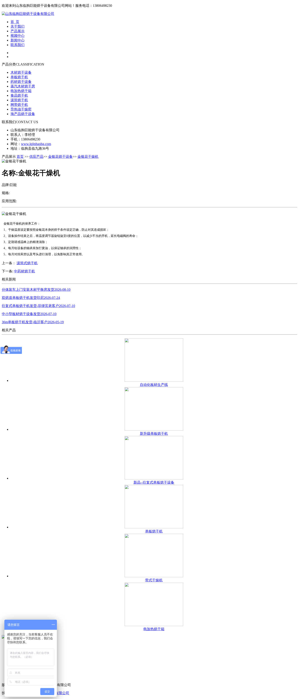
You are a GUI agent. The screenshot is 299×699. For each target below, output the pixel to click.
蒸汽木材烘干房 (23, 86)
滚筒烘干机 (19, 100)
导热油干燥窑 (21, 109)
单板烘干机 (19, 77)
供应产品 (36, 156)
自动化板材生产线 (154, 385)
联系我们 (18, 45)
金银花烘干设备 (60, 156)
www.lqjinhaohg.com (36, 144)
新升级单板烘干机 (154, 433)
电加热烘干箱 (21, 91)
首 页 (15, 22)
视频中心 (18, 35)
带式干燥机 (154, 580)
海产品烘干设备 (23, 114)
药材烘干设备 (21, 81)
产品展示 (18, 31)
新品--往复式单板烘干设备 (154, 482)
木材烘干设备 (21, 72)
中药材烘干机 (24, 271)
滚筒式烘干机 (27, 263)
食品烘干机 (19, 95)
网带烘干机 (19, 104)
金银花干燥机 (87, 156)
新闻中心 (18, 40)
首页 (20, 156)
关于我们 (18, 26)
